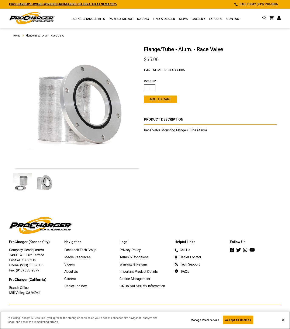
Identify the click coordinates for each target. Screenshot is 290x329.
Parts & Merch (121, 19)
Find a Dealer (164, 19)
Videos (69, 264)
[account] (279, 18)
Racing (143, 19)
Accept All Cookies (238, 320)
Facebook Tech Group (80, 250)
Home (16, 35)
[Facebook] (233, 251)
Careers (70, 279)
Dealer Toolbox (75, 286)
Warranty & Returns (134, 264)
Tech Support (190, 264)
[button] (22, 182)
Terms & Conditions (134, 257)
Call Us (185, 250)
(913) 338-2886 (32, 265)
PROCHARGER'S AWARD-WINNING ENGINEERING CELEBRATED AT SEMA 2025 (63, 4)
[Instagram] (246, 251)
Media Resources (77, 257)
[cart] (271, 18)
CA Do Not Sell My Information (142, 286)
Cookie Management (135, 279)
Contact (233, 19)
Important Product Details (139, 272)
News (183, 19)
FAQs (184, 272)
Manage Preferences (205, 320)
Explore (215, 19)
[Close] (283, 320)
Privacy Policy (130, 250)
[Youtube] (253, 251)
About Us (71, 272)
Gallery (198, 19)
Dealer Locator (190, 257)
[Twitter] (239, 251)
